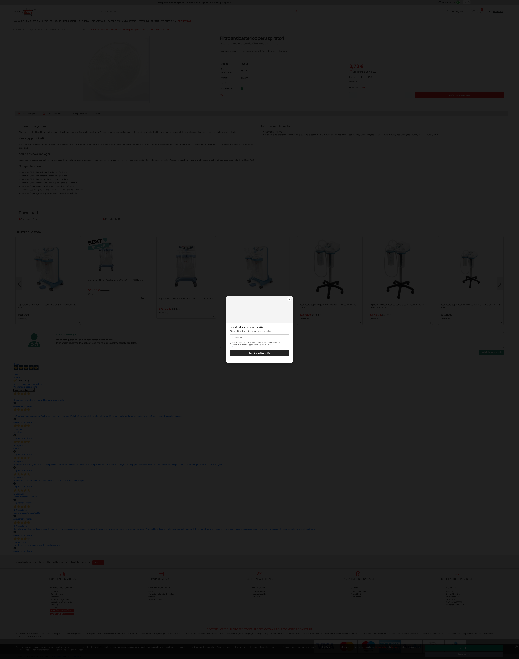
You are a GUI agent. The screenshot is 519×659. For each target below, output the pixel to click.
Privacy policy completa (240, 347)
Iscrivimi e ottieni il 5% (259, 353)
